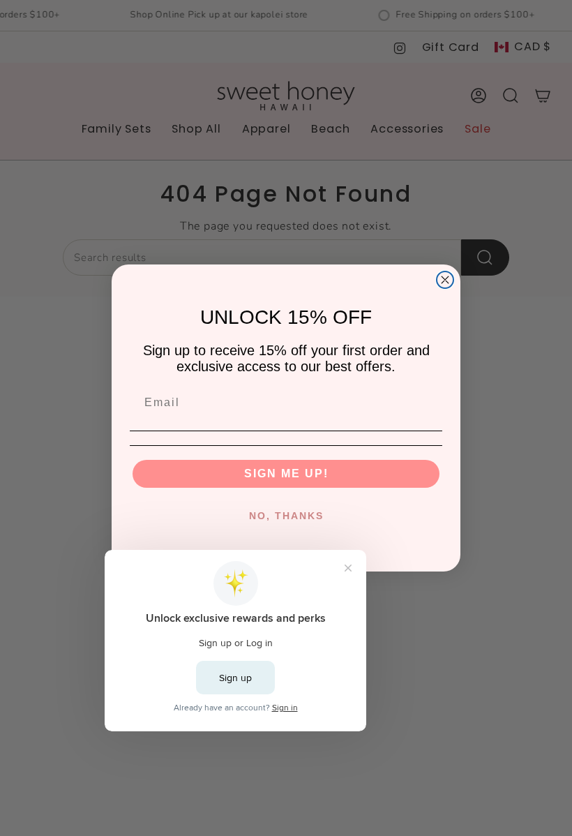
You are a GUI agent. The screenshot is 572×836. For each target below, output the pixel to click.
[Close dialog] (445, 279)
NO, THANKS (286, 515)
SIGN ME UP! (286, 473)
